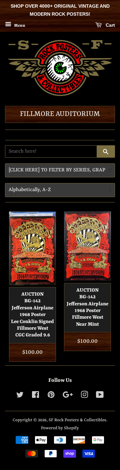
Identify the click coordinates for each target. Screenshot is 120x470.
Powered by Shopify (60, 428)
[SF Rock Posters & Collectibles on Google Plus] (68, 396)
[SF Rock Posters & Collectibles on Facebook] (35, 396)
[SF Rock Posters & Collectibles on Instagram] (84, 396)
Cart (109, 25)
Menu (19, 25)
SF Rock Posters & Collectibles (77, 420)
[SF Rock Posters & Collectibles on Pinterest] (51, 396)
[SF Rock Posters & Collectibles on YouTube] (100, 396)
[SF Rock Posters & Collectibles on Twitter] (20, 396)
